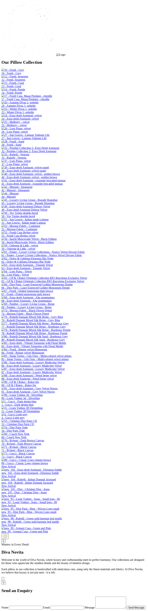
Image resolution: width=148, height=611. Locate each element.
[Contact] (2, 579)
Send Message (136, 607)
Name (5, 607)
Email (47, 607)
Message (90, 607)
